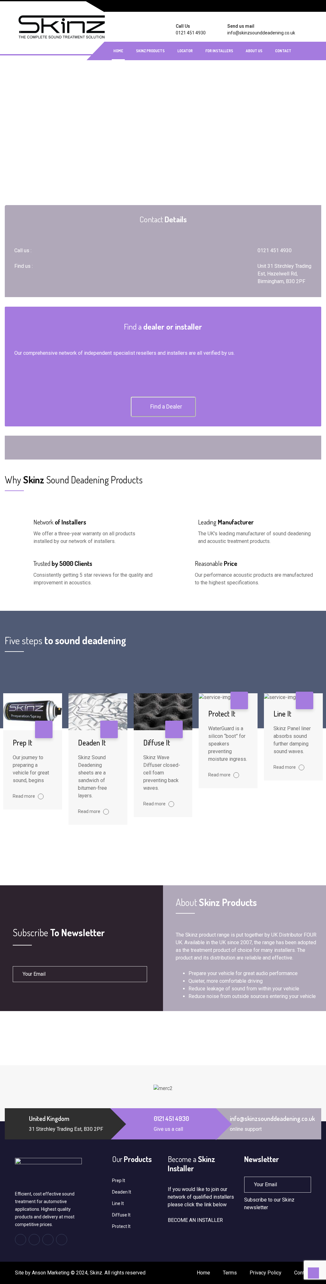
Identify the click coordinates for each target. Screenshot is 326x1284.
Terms (230, 1273)
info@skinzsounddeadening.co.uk (261, 32)
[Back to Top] (313, 1273)
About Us (254, 50)
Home (118, 50)
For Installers (219, 50)
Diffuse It (156, 742)
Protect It (221, 713)
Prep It (22, 742)
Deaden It (92, 742)
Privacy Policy (265, 1273)
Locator (185, 50)
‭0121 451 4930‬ (191, 32)
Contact (283, 50)
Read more (24, 796)
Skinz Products (150, 50)
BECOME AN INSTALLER (195, 1220)
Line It (282, 713)
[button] (163, 406)
